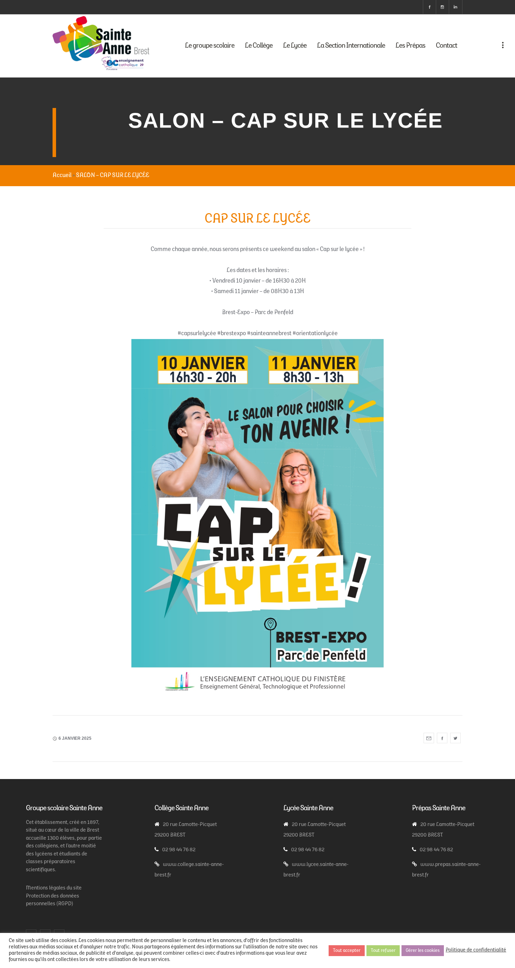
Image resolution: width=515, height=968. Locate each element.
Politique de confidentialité (476, 950)
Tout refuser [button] (383, 950)
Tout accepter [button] (346, 950)
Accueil (62, 175)
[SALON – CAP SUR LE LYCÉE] (429, 738)
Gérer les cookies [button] (423, 950)
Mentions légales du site (54, 888)
